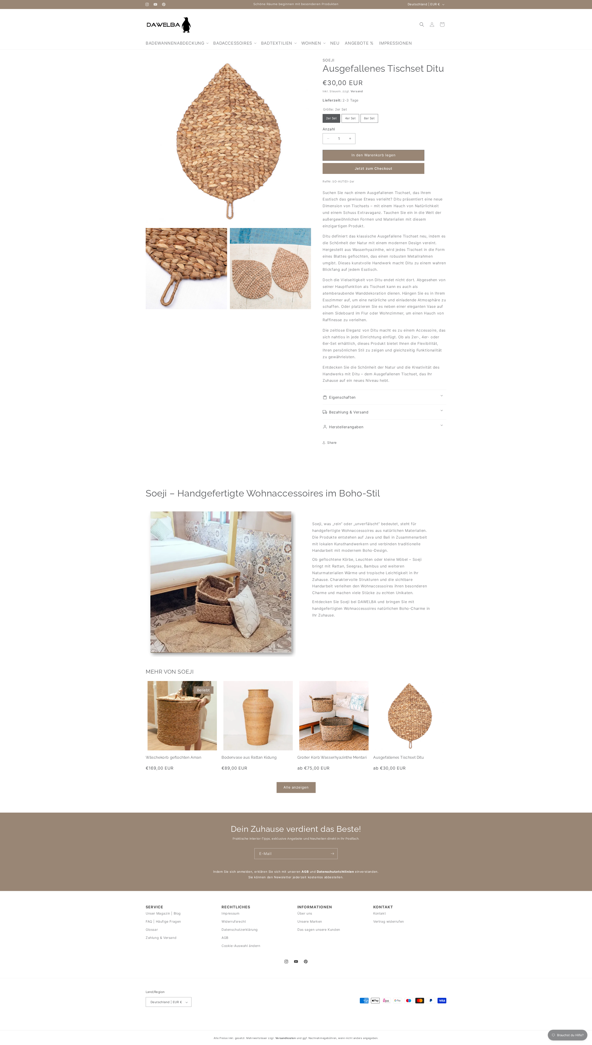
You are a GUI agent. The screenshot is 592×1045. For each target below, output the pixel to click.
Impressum (230, 913)
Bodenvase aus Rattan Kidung (249, 757)
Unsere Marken (309, 921)
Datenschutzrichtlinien (335, 871)
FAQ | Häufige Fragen (163, 921)
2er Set (331, 117)
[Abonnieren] (332, 853)
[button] (176, 43)
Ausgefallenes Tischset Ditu (398, 757)
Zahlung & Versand (161, 938)
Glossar (152, 929)
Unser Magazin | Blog (163, 913)
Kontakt (379, 913)
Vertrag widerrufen (388, 921)
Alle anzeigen (296, 787)
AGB (305, 871)
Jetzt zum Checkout (373, 168)
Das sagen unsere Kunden (318, 929)
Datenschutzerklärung (240, 929)
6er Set (369, 117)
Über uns (304, 913)
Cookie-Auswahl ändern (241, 946)
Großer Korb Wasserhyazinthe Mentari (332, 757)
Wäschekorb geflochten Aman (173, 757)
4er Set (350, 117)
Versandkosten (285, 1038)
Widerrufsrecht (234, 921)
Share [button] (332, 442)
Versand (357, 91)
